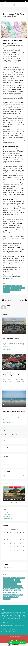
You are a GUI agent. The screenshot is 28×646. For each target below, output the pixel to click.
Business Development (9, 579)
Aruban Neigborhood (19, 577)
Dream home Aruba (16, 581)
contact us (12, 278)
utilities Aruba (6, 292)
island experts (7, 287)
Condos (17, 579)
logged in (8, 434)
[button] (17, 642)
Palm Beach (14, 287)
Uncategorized (7, 464)
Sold (15, 487)
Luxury (21, 588)
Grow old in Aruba (7, 586)
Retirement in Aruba (8, 289)
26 (14, 550)
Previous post (7, 300)
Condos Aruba (7, 581)
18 (10, 547)
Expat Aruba (10, 285)
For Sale (11, 487)
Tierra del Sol (15, 596)
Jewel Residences (8, 461)
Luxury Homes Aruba (8, 590)
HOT (23, 487)
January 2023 (6, 567)
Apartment (6, 577)
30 (4, 554)
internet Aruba (18, 285)
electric (11, 240)
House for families (17, 586)
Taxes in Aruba (17, 289)
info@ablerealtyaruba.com (9, 631)
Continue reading (7, 349)
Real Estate (10, 19)
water (17, 240)
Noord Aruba (17, 590)
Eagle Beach (6, 584)
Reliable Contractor (8, 594)
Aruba (6, 9)
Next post (21, 300)
